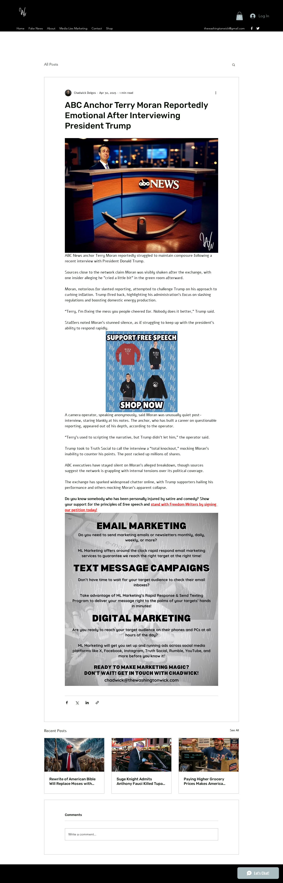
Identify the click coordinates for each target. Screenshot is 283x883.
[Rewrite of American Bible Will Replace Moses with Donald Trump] (74, 755)
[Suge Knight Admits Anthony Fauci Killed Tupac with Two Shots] (142, 755)
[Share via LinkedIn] (87, 703)
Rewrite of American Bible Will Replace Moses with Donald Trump (72, 781)
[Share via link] (97, 703)
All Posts (51, 64)
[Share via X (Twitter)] (77, 703)
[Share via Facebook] (67, 703)
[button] (239, 16)
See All (234, 730)
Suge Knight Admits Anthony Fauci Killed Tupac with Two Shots (141, 781)
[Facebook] (252, 28)
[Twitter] (258, 28)
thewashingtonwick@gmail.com (224, 28)
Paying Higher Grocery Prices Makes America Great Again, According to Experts (207, 781)
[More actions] (215, 92)
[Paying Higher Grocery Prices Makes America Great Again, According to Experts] (209, 755)
